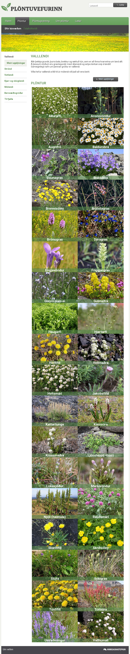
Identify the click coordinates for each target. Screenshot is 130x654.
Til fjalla (8, 99)
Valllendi (9, 56)
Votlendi (8, 75)
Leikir (78, 21)
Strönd (8, 69)
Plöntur (22, 21)
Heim (8, 21)
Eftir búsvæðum (13, 28)
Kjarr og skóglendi (14, 81)
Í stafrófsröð (30, 28)
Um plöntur (62, 21)
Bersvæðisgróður (13, 93)
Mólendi (8, 87)
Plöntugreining (41, 21)
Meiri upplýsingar (16, 63)
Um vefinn (8, 649)
